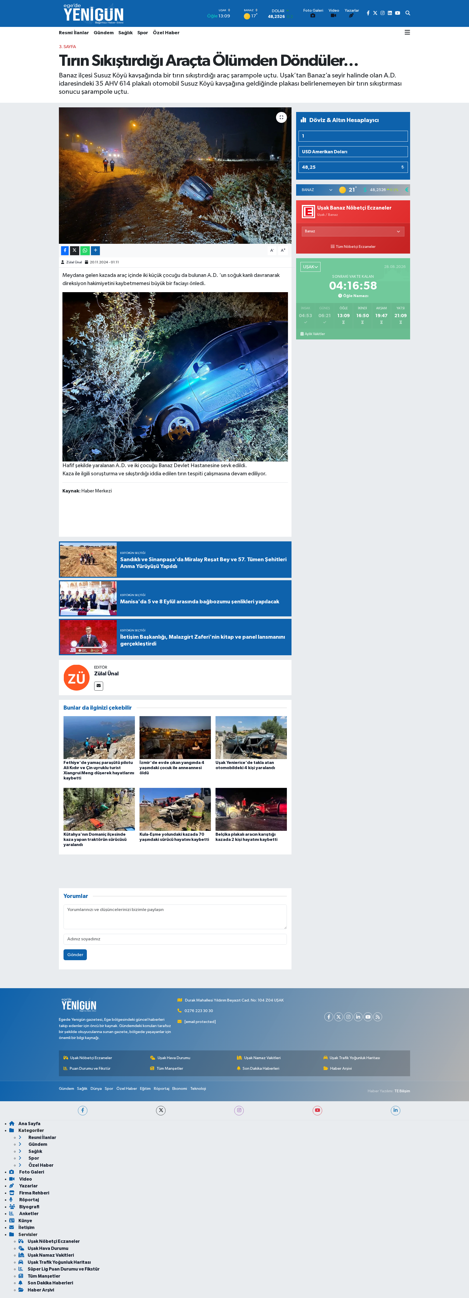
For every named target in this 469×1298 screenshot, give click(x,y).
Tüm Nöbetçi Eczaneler (356, 247)
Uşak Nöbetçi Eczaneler (91, 1058)
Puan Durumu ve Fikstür (90, 1068)
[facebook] (82, 1110)
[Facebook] (328, 1016)
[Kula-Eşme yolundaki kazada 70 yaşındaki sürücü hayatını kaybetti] (175, 809)
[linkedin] (395, 1110)
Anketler (28, 1213)
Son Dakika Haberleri (261, 1068)
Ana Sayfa (29, 1123)
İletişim (26, 1227)
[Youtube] (367, 1016)
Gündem (104, 32)
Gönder (75, 955)
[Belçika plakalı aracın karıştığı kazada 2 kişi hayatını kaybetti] (251, 809)
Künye (25, 1220)
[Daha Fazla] (95, 250)
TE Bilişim (402, 1091)
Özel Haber (166, 32)
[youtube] (317, 1110)
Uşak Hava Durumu (174, 1058)
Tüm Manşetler (170, 1068)
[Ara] (407, 13)
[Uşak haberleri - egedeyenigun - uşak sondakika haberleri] (94, 13)
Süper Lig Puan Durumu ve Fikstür (64, 1269)
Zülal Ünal (74, 262)
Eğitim (145, 1089)
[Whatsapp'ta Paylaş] (85, 250)
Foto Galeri (31, 1172)
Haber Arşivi (341, 1068)
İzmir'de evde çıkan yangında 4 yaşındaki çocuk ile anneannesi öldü (172, 767)
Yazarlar (28, 1186)
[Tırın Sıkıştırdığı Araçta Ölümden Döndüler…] (175, 175)
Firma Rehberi (33, 1193)
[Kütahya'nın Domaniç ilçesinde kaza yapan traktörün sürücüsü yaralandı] (99, 809)
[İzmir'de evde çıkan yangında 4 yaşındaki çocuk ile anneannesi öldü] (175, 737)
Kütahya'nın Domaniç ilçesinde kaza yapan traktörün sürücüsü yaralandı (95, 839)
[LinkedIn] (358, 1016)
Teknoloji (198, 1089)
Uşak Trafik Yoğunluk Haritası (355, 1058)
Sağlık (125, 32)
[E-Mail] (98, 686)
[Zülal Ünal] (77, 677)
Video (25, 1179)
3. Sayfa (67, 47)
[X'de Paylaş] (74, 250)
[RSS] (377, 1016)
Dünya (96, 1089)
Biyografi (28, 1207)
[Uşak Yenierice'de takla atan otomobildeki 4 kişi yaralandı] (251, 737)
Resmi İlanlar (74, 32)
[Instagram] (348, 1016)
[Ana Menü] (407, 33)
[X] (338, 1016)
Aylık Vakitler (315, 334)
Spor (142, 32)
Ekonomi (179, 1089)
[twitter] (161, 1110)
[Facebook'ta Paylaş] (65, 250)
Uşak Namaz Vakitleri (262, 1058)
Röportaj (161, 1089)
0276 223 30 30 (199, 1011)
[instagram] (239, 1110)
